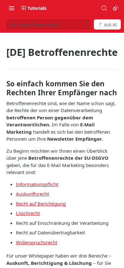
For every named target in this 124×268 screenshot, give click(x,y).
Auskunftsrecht (32, 194)
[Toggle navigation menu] (11, 8)
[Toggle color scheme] (116, 8)
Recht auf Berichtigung (41, 203)
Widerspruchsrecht (36, 242)
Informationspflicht (37, 184)
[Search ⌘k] (104, 8)
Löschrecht (28, 213)
